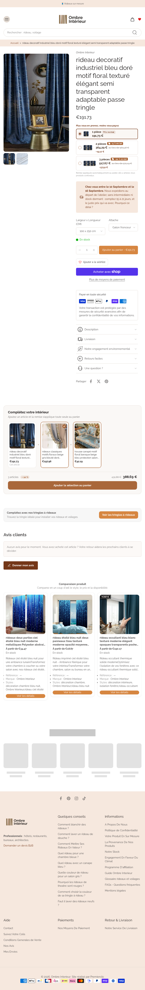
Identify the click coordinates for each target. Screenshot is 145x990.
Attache (113, 220)
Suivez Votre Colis (14, 934)
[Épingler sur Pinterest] (106, 381)
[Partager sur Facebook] (91, 381)
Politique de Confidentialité (121, 830)
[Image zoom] (36, 103)
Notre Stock (112, 851)
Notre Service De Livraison (121, 928)
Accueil (14, 43)
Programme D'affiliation (119, 867)
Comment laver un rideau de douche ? (75, 836)
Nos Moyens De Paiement (74, 928)
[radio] (107, 134)
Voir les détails (25, 695)
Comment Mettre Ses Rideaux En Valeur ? (71, 845)
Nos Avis (9, 945)
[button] (118, 250)
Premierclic (97, 976)
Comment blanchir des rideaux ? (72, 826)
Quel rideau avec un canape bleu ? (75, 864)
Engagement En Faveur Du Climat (121, 859)
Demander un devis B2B (18, 845)
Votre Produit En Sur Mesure (122, 836)
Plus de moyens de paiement (107, 279)
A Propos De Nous (116, 824)
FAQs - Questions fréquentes (122, 884)
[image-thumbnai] (9, 159)
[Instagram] (76, 798)
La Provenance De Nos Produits (119, 843)
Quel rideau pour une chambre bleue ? (71, 855)
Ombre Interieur (61, 976)
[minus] (79, 250)
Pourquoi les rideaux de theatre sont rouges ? (72, 884)
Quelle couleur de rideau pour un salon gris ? (73, 874)
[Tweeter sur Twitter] (99, 381)
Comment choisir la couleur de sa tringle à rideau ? (75, 893)
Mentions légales (115, 890)
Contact (8, 928)
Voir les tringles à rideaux (118, 514)
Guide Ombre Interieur (118, 873)
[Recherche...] (134, 32)
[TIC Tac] (84, 798)
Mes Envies (10, 951)
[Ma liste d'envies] (139, 19)
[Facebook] (61, 798)
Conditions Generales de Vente (22, 939)
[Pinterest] (68, 798)
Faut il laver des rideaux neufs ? (76, 903)
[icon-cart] (132, 19)
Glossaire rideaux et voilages (122, 878)
